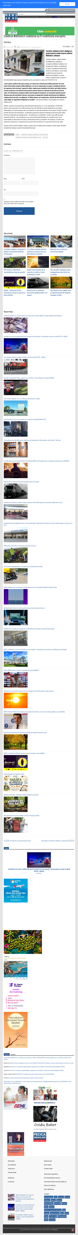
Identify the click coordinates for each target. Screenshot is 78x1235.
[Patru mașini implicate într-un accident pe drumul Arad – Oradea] (16, 408)
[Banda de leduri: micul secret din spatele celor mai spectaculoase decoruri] (16, 617)
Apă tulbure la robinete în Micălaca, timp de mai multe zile (57, 841)
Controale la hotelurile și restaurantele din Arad (17, 841)
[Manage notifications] (72, 1230)
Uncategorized (62, 1216)
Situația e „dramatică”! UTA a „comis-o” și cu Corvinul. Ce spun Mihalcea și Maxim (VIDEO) (29, 378)
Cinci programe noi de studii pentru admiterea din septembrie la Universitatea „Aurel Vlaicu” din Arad (32, 440)
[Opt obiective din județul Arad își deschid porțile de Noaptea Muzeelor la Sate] (16, 742)
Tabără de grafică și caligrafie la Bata (14, 774)
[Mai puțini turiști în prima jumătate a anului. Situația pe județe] (16, 825)
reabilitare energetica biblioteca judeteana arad (34, 134)
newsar (17, 134)
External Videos (49, 1203)
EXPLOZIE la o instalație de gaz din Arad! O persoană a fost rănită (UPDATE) (35, 1074)
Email (23, 178)
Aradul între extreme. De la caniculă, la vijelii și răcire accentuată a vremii (36, 272)
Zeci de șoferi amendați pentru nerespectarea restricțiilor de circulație (60, 272)
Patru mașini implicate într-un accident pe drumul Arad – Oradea (22, 399)
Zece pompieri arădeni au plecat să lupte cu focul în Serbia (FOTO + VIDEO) (24, 357)
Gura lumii (57, 1203)
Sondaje (47, 1213)
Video (46, 1220)
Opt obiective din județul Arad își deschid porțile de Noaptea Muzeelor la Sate (60, 292)
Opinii (46, 1207)
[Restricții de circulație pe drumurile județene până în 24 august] (16, 491)
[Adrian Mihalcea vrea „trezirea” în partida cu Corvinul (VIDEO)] (16, 679)
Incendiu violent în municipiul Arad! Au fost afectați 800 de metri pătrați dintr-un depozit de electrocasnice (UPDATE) (36, 461)
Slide (20, 47)
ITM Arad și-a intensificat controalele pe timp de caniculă (20, 546)
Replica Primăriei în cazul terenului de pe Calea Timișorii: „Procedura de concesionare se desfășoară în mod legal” (35, 649)
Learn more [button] (7, 5)
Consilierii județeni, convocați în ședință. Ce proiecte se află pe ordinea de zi (15, 251)
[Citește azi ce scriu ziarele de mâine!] (11, 21)
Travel (46, 1216)
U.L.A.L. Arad (53, 1216)
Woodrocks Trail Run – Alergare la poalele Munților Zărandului (21, 795)
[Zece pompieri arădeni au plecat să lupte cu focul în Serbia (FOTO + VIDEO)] (16, 366)
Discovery (47, 1200)
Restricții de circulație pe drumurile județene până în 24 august (37, 292)
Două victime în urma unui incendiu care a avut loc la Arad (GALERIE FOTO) (25, 419)
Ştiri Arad (45, 137)
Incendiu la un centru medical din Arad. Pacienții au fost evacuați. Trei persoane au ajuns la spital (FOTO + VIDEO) (35, 336)
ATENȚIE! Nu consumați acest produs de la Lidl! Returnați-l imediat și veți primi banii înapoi (29, 629)
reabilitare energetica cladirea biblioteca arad (28, 137)
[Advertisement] (38, 225)
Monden (64, 1203)
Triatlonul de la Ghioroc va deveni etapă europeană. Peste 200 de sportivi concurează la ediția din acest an (33, 502)
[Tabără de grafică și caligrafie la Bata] (16, 783)
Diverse (53, 1200)
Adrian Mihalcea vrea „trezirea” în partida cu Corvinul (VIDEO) (21, 670)
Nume (5, 178)
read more (38, 873)
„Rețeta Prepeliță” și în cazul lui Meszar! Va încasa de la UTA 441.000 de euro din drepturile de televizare (33, 316)
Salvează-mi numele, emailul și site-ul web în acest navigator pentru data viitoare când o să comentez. (19, 202)
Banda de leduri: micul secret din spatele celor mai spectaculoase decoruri (24, 608)
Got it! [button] (67, 4)
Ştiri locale (24, 47)
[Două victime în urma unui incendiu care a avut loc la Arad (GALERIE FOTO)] (16, 429)
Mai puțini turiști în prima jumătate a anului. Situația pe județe (21, 815)
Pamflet (51, 1207)
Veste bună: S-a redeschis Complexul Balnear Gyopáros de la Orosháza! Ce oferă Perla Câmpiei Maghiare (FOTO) (37, 1066)
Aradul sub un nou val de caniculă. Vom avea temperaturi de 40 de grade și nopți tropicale (28, 691)
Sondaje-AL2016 (54, 1213)
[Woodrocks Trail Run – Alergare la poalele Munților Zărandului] (16, 804)
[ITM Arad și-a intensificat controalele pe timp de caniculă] (16, 555)
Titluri (28, 47)
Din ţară (67, 1197)
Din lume (61, 1197)
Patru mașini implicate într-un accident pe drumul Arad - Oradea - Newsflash (23, 1057)
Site (5, 189)
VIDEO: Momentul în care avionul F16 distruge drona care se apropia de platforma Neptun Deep (30, 587)
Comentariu (7, 155)
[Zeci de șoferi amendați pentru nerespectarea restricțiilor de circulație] (16, 576)
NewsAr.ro (39, 47)
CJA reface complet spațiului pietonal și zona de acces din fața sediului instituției (36, 251)
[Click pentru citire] (27, 17)
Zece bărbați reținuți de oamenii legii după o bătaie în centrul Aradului (25, 1078)
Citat (55, 1197)
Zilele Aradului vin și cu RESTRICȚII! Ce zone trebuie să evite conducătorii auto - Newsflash (26, 1081)
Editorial (59, 1200)
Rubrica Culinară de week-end (53, 1210)
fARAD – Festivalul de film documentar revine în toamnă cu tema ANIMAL (14, 292)
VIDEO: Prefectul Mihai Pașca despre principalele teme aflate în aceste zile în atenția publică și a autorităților (34, 712)
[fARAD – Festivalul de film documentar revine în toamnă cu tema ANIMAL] (16, 762)
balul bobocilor (49, 1197)
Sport (62, 1213)
